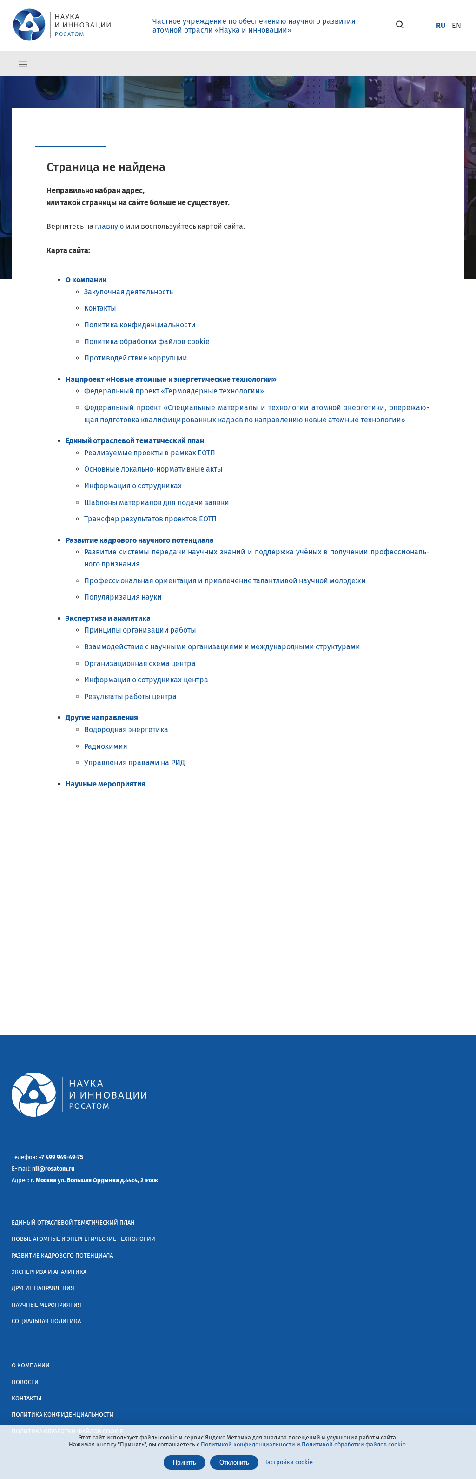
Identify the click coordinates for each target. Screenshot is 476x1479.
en (456, 25)
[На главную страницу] (62, 42)
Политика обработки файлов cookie (147, 341)
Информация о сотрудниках (133, 485)
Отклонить (234, 1462)
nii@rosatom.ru (53, 1168)
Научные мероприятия (105, 783)
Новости (25, 1382)
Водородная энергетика (126, 729)
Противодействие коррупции (135, 357)
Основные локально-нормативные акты (153, 469)
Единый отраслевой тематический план (135, 440)
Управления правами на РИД (134, 762)
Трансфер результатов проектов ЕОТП (150, 518)
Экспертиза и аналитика (108, 618)
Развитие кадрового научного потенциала (140, 540)
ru (440, 25)
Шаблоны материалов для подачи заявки (156, 502)
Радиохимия (105, 746)
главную (109, 226)
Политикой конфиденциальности (248, 1444)
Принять (184, 1462)
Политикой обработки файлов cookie (354, 1444)
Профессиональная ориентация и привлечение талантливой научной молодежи (225, 580)
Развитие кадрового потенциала (62, 1255)
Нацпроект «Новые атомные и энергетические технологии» (171, 379)
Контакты (100, 308)
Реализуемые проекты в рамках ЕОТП (149, 452)
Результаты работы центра (130, 696)
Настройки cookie (288, 1462)
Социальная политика (46, 1321)
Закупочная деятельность (128, 291)
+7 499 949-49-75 (61, 1156)
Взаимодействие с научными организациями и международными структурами (222, 646)
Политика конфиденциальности (140, 324)
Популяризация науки (123, 597)
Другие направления (102, 717)
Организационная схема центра (140, 663)
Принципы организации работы (140, 630)
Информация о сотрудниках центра (146, 679)
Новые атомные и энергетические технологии (83, 1238)
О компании (86, 279)
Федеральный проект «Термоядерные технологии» (174, 390)
